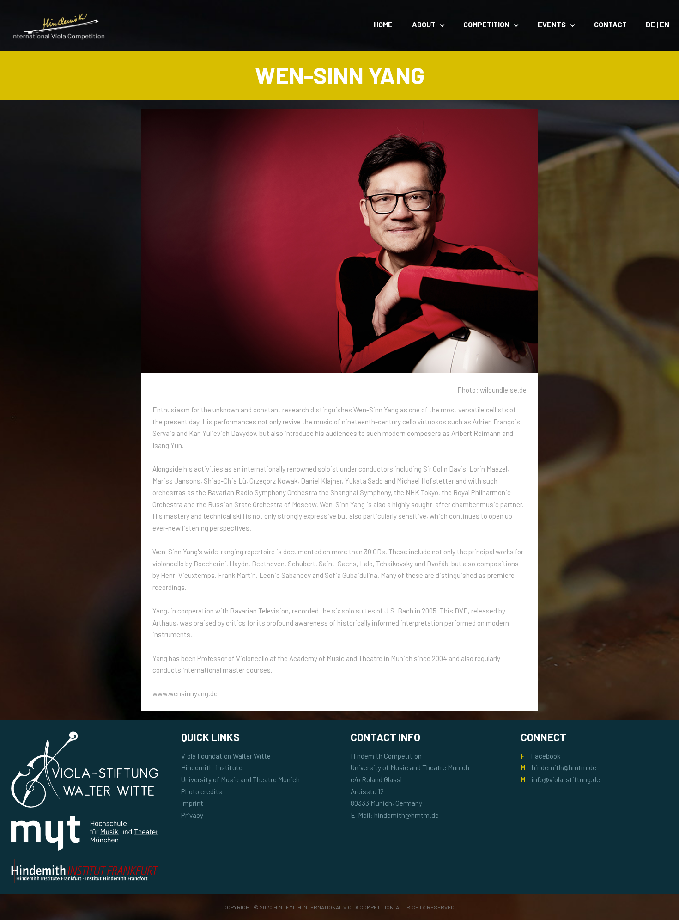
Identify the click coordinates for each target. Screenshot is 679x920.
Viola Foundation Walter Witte (226, 756)
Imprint (192, 803)
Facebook (545, 756)
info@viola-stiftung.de (566, 779)
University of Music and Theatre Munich (240, 779)
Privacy (192, 815)
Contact (610, 24)
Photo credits (201, 791)
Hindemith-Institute (211, 767)
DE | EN (657, 24)
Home (383, 24)
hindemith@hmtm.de (564, 767)
